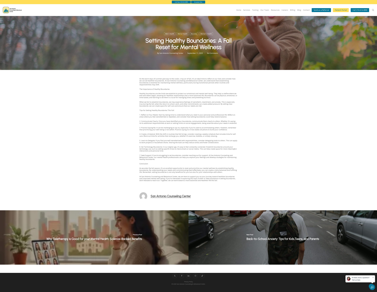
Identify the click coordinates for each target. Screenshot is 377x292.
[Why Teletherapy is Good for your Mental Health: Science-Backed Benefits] (94, 237)
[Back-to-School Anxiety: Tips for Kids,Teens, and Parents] (282, 237)
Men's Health (169, 34)
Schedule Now (198, 2)
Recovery (194, 34)
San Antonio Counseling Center (171, 53)
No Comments (212, 53)
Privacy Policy (188, 282)
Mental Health (183, 34)
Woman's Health (206, 34)
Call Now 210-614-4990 (181, 2)
